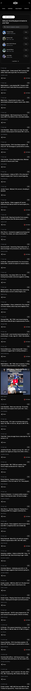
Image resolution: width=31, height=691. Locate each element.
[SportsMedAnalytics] (15, 3)
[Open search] (29, 3)
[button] (3, 78)
